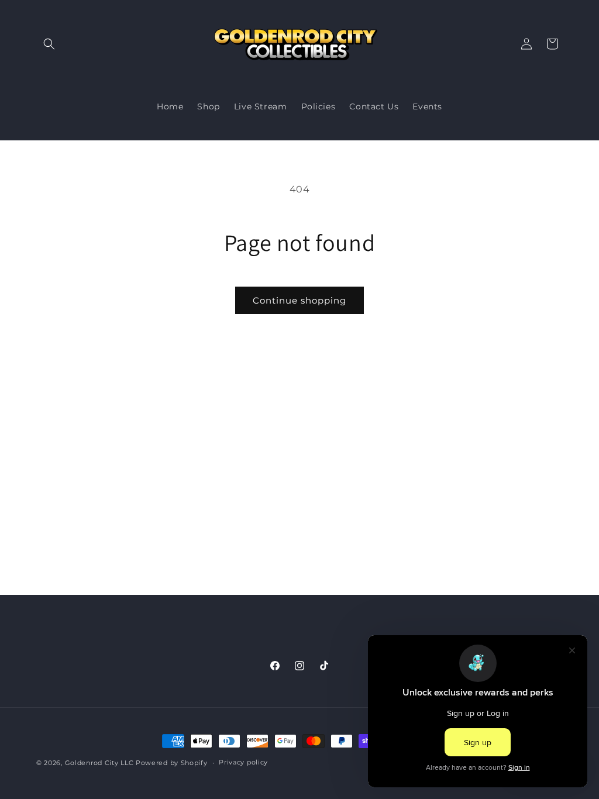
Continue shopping (299, 300)
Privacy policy (243, 762)
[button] (49, 44)
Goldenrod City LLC (99, 763)
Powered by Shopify (172, 763)
